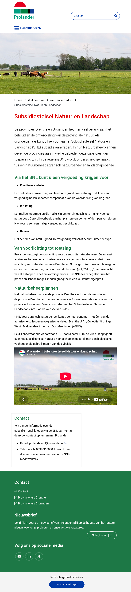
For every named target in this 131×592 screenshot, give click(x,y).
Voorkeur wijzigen (67, 584)
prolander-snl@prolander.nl (46, 443)
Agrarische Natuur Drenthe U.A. (65, 321)
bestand (78, 269)
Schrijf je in (104, 536)
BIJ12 (66, 309)
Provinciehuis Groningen (33, 503)
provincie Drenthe (29, 299)
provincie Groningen (27, 304)
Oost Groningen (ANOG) (67, 326)
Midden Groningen (35, 326)
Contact (23, 491)
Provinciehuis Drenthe (32, 497)
